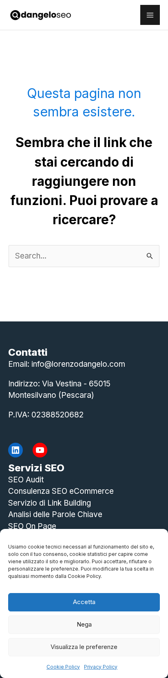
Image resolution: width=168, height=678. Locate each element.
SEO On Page (32, 526)
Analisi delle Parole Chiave (55, 514)
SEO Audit (26, 479)
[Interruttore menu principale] (150, 15)
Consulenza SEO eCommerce (61, 491)
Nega (84, 624)
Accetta (84, 602)
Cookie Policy (63, 667)
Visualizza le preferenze (84, 647)
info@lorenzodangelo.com (78, 364)
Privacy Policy (100, 667)
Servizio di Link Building (49, 503)
